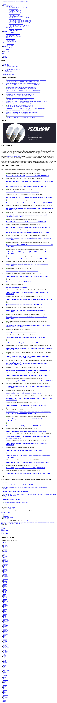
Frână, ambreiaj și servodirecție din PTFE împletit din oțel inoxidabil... (21, 102)
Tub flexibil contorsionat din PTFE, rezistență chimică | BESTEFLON (26, 186)
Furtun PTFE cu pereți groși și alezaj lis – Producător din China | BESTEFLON (29, 299)
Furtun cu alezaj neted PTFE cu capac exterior (19, 25)
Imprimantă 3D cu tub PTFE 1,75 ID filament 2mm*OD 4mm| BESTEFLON (28, 370)
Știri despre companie (11, 45)
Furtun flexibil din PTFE (14, 14)
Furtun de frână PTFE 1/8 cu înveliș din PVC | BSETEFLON (19, 95)
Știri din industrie (10, 44)
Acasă (4, 4)
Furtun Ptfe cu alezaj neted (15, 12)
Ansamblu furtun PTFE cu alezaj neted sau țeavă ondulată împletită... (21, 88)
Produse (5, 31)
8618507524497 (4, 532)
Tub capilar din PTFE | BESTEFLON (17, 287)
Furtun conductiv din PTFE (15, 19)
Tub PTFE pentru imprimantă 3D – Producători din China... (19, 110)
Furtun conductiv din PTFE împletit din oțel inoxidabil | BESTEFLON (26, 258)
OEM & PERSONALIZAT (9, 5)
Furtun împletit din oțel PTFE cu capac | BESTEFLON (22, 271)
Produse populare (31, 520)
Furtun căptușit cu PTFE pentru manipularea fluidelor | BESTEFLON (26, 405)
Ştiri (4, 42)
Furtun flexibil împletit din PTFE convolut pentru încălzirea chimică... (21, 117)
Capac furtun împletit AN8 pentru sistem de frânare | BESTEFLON (25, 337)
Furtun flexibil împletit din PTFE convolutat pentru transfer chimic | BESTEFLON (30, 381)
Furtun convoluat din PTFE (12, 35)
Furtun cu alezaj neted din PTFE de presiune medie (20, 20)
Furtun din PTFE (10, 32)
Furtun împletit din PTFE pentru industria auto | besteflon (22, 342)
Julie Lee (3, 527)
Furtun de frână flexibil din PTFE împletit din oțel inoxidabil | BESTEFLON (23, 92)
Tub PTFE (8, 37)
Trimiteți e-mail (4, 525)
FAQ (7, 50)
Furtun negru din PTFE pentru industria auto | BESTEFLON (19, 99)
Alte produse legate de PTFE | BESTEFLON (19, 281)
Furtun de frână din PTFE (11, 40)
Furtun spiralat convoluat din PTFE (16, 26)
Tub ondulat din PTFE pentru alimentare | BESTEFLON (22, 192)
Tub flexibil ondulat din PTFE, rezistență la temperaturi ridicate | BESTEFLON (29, 197)
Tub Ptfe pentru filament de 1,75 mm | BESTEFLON (21, 332)
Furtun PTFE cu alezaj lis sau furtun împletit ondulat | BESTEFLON (26, 431)
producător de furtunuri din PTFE (14, 156)
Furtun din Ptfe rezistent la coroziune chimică (19, 17)
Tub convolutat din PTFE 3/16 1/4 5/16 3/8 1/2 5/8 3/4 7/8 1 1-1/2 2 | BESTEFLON (29, 181)
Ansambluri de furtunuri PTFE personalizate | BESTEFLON (19, 106)
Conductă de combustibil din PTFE (16, 10)
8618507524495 (4, 530)
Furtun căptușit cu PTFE (14, 15)
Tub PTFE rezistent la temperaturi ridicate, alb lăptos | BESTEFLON (26, 222)
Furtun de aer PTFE (13, 9)
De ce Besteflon (9, 47)
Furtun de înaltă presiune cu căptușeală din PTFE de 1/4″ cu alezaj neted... (22, 81)
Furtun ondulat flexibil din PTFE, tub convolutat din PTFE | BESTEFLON (27, 176)
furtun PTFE (28, 522)
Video (7, 49)
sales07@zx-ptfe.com (11, 508)
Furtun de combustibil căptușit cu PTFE (40, 522)
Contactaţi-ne (6, 51)
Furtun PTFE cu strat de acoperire (13, 36)
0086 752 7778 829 (11, 507)
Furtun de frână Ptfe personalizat (16, 16)
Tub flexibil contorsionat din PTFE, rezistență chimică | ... (18, 113)
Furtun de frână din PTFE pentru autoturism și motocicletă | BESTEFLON (27, 462)
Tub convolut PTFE (13, 30)
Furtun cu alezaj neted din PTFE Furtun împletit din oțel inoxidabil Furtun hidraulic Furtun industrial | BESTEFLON (27, 357)
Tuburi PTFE (9, 27)
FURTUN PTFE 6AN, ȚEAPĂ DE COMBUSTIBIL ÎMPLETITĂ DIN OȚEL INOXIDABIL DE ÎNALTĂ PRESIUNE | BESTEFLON (28, 412)
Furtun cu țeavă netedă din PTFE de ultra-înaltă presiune (21, 22)
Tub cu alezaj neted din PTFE (15, 29)
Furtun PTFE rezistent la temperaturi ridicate (18, 7)
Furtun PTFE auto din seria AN (16, 24)
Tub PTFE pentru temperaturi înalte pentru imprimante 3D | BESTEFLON (27, 232)
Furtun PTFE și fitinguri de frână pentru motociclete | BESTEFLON (25, 468)
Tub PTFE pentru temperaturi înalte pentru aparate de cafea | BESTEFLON (28, 227)
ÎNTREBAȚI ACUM (5, 512)
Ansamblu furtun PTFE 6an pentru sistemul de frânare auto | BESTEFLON (22, 84)
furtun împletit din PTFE (17, 523)
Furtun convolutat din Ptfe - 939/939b (16, 522)
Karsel (2, 529)
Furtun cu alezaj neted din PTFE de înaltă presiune (20, 21)
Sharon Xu (3, 528)
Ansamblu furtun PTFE (11, 41)
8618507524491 (4, 533)
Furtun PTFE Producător (8, 63)
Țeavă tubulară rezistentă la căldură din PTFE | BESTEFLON (24, 304)
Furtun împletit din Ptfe (14, 11)
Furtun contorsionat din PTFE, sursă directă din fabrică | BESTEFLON (26, 375)
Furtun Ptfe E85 (4, 522)
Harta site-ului (39, 520)
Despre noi (5, 46)
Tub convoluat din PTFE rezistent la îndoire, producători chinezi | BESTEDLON (29, 202)
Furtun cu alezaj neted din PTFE (13, 34)
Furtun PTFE (9, 6)
